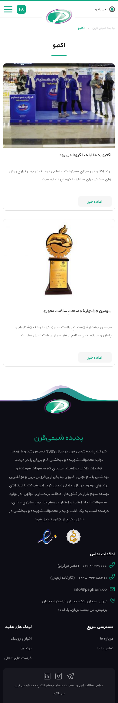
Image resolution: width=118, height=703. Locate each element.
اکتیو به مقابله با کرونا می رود (85, 155)
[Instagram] (58, 676)
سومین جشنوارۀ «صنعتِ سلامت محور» (77, 311)
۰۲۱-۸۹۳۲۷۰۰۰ (82, 566)
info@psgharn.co (90, 589)
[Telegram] (70, 676)
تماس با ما (105, 648)
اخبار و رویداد (21, 638)
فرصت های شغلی (18, 658)
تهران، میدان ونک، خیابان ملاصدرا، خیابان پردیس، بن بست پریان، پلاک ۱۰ (74, 605)
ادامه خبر (95, 201)
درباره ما (106, 638)
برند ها (26, 648)
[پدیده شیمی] (59, 16)
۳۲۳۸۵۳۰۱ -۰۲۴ (78, 577)
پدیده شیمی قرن (104, 27)
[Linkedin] (47, 676)
